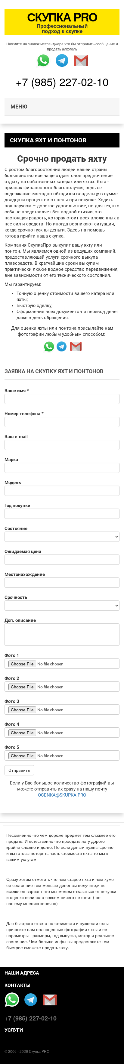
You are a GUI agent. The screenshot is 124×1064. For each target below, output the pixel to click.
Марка (11, 459)
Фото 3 (12, 701)
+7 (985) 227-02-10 (62, 81)
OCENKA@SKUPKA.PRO (62, 795)
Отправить (19, 770)
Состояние (16, 528)
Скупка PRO (39, 1051)
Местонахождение (25, 574)
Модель (13, 482)
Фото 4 (12, 724)
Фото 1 (12, 655)
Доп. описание (20, 620)
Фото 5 (12, 747)
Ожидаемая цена (23, 551)
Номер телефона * (24, 413)
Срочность (16, 597)
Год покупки (17, 505)
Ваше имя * (17, 390)
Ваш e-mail (16, 436)
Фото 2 (12, 678)
